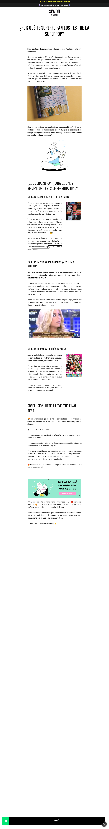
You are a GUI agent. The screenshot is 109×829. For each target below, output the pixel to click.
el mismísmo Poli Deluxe (36, 278)
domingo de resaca (43, 135)
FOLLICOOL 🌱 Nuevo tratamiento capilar (54, 5)
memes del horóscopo (40, 247)
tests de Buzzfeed (55, 244)
